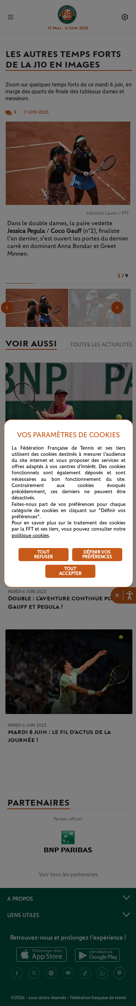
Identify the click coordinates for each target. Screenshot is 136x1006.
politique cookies (30, 535)
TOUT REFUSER (43, 554)
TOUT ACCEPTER (70, 571)
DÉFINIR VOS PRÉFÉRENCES (97, 554)
